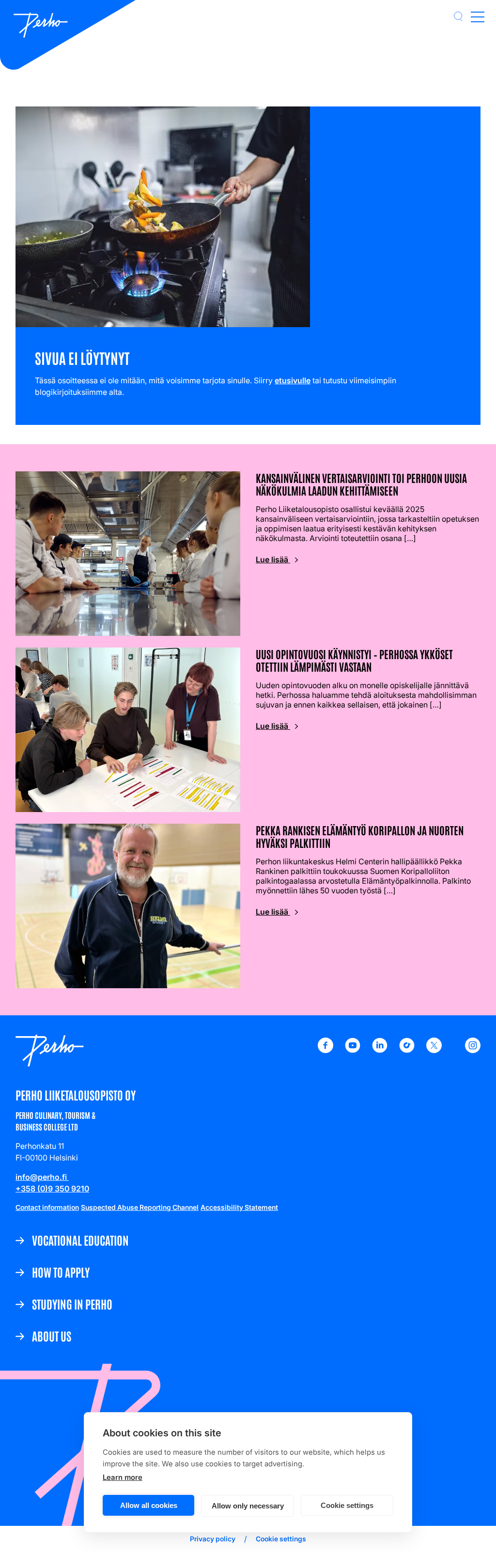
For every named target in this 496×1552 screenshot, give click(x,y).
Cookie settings (347, 1505)
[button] (458, 16)
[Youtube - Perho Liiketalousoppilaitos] (352, 1050)
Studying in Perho (72, 1304)
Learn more (122, 1477)
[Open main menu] (477, 16)
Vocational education (80, 1240)
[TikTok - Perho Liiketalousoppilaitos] (407, 1050)
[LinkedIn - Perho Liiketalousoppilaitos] (380, 1050)
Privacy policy (212, 1539)
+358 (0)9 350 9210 (52, 1188)
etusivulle (292, 380)
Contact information (47, 1207)
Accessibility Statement (239, 1207)
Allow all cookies (148, 1505)
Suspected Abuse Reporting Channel (140, 1207)
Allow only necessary (248, 1506)
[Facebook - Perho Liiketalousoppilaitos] (325, 1050)
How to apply (61, 1272)
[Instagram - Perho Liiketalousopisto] (472, 1050)
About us (51, 1335)
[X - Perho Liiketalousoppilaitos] (434, 1050)
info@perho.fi (42, 1177)
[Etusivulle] (41, 26)
